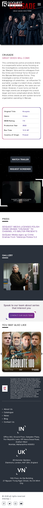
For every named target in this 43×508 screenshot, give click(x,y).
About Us (8, 409)
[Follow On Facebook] (4, 503)
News (6, 415)
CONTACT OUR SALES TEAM (21, 315)
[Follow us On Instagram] (15, 503)
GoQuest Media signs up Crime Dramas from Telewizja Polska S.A (19, 236)
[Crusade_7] (22, 276)
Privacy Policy (18, 499)
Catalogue (8, 412)
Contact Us (9, 422)
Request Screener (20, 169)
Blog (6, 419)
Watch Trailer (20, 159)
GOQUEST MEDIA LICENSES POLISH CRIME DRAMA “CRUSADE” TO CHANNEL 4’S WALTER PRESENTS (20, 229)
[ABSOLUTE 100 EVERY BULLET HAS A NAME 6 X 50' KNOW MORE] (21, 353)
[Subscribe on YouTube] (21, 503)
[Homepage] (12, 4)
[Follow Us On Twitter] (9, 503)
